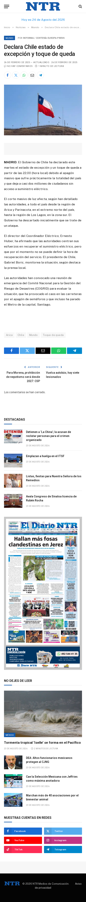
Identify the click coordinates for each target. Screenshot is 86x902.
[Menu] (6, 6)
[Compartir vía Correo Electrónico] (32, 75)
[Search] (80, 6)
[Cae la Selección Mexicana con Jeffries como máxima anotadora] (13, 781)
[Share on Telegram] (40, 75)
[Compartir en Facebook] (7, 75)
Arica (9, 335)
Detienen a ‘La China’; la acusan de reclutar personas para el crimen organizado (48, 436)
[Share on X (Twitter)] (15, 75)
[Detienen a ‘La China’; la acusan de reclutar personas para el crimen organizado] (13, 436)
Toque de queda (53, 335)
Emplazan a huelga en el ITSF (45, 456)
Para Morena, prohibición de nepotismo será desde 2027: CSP (23, 377)
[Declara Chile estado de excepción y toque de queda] (43, 134)
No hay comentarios (20, 66)
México (10, 735)
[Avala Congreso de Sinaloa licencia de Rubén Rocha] (13, 501)
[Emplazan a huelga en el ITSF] (13, 460)
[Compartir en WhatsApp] (24, 75)
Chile (21, 335)
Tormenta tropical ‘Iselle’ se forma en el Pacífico (42, 743)
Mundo (9, 38)
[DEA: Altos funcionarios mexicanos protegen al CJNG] (13, 762)
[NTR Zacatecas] (43, 6)
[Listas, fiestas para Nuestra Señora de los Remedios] (13, 481)
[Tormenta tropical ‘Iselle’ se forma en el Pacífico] (43, 714)
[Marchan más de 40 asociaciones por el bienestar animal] (13, 800)
